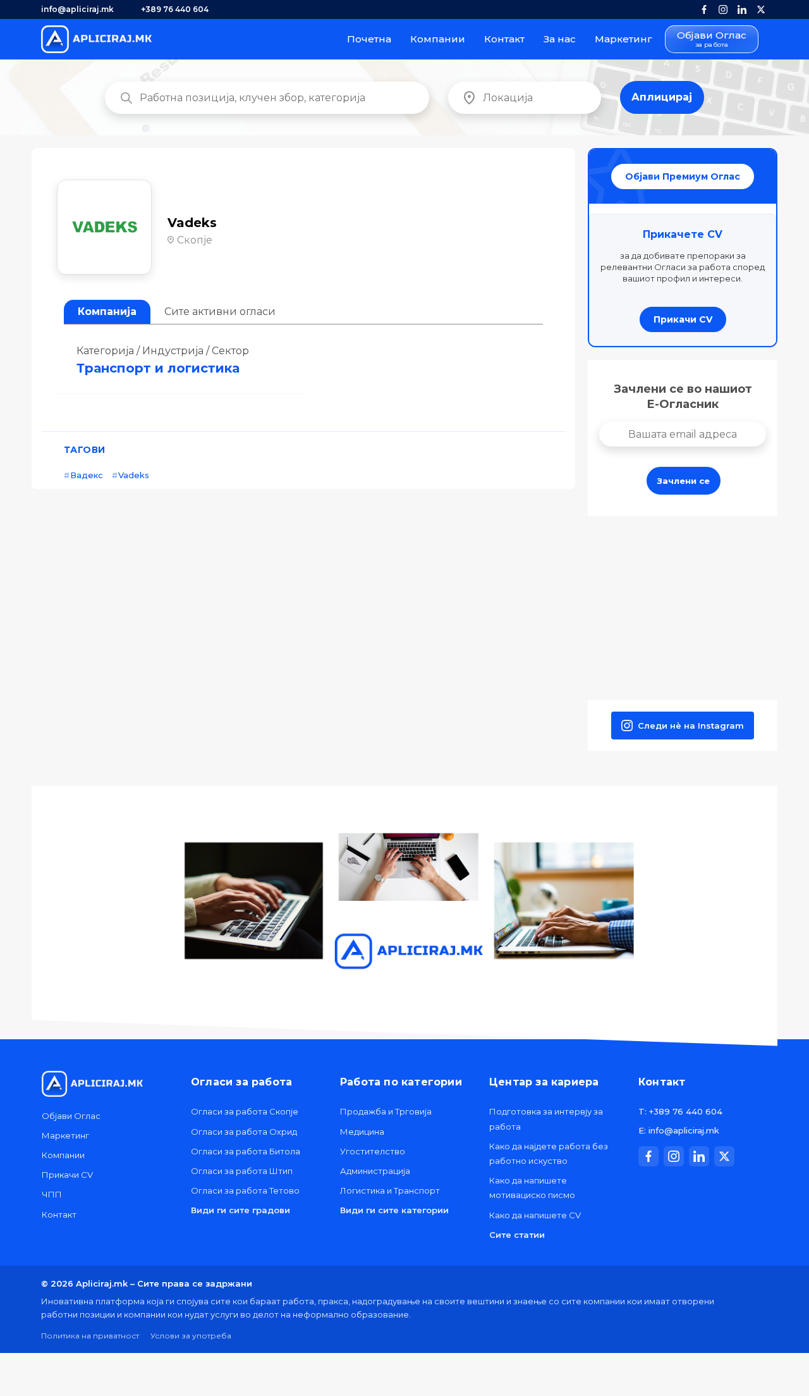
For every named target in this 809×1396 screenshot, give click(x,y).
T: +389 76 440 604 (680, 1111)
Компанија (107, 312)
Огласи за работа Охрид (244, 1132)
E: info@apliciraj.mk (678, 1130)
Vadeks (133, 475)
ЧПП (52, 1194)
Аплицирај (661, 97)
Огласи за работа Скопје (244, 1111)
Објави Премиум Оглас (682, 176)
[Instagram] (723, 9)
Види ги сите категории (394, 1210)
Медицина (362, 1132)
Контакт (504, 39)
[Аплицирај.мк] (96, 39)
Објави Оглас (711, 39)
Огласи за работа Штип (242, 1171)
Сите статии (517, 1235)
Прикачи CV (683, 319)
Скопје (194, 240)
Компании (437, 39)
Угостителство (372, 1151)
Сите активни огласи (220, 312)
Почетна (369, 39)
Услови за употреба (190, 1335)
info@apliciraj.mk (77, 9)
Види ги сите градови (240, 1210)
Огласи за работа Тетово (245, 1190)
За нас (560, 39)
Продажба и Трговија (386, 1111)
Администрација (375, 1171)
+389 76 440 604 (175, 9)
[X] (761, 9)
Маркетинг (623, 39)
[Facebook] (704, 9)
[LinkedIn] (742, 9)
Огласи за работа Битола (245, 1151)
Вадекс (86, 475)
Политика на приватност (90, 1335)
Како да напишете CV (535, 1215)
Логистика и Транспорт (390, 1190)
